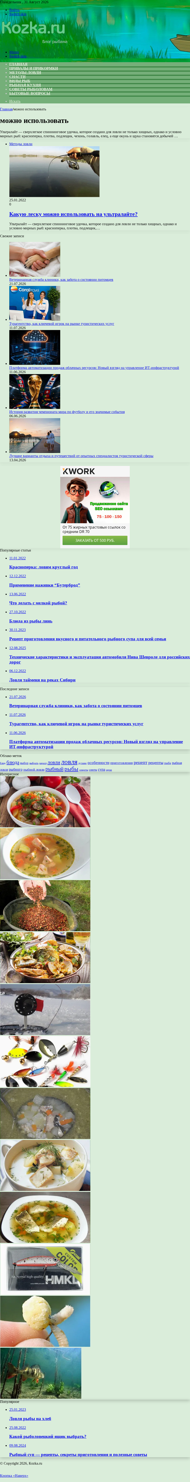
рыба (167, 763)
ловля (69, 761)
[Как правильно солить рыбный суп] (45, 1138)
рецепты (155, 762)
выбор (24, 763)
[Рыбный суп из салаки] (45, 878)
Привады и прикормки (33, 68)
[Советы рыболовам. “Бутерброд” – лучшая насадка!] (45, 1345)
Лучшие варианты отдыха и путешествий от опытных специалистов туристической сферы (81, 456)
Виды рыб (19, 81)
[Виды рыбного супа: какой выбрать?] (45, 1242)
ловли (54, 762)
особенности (98, 762)
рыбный (54, 769)
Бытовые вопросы (29, 93)
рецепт (140, 762)
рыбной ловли (33, 769)
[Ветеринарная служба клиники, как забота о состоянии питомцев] (34, 275)
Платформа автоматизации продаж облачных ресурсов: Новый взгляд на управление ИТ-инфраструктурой (94, 368)
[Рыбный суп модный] (45, 1190)
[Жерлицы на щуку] (45, 1034)
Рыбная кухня (25, 85)
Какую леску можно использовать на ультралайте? (73, 214)
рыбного (15, 769)
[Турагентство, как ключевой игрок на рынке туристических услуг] (34, 319)
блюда (12, 762)
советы (93, 769)
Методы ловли (25, 72)
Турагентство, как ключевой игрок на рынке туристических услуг (61, 324)
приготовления (121, 763)
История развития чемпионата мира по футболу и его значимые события (67, 412)
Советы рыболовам (30, 89)
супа (101, 769)
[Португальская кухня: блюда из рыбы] (45, 982)
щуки (109, 769)
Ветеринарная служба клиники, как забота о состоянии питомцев (61, 280)
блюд (3, 763)
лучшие (82, 763)
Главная (6, 109)
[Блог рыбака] (34, 44)
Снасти (17, 77)
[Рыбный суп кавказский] (45, 826)
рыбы (71, 769)
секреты (83, 769)
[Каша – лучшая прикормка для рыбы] (45, 930)
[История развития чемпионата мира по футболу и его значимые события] (34, 408)
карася (43, 763)
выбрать (33, 763)
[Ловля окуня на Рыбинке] (41, 1397)
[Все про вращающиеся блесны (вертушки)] (45, 1086)
